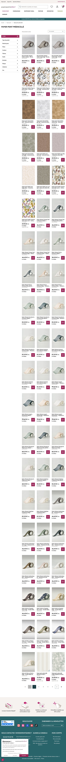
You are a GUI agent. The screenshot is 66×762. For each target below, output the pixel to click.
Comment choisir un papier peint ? (40, 741)
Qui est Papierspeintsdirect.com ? (23, 736)
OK (62, 725)
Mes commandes (57, 739)
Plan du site (37, 758)
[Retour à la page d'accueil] (8, 7)
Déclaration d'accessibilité (27, 758)
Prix (3, 70)
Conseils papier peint (40, 736)
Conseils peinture (40, 739)
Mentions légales (37, 756)
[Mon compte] (57, 7)
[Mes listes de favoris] (51, 7)
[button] (2, 759)
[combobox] (33, 6)
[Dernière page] (61, 687)
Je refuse (6, 755)
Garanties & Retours (16, 1)
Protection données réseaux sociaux (51, 756)
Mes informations (57, 736)
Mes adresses (57, 743)
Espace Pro (9, 1)
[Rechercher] (19, 6)
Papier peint (3, 1)
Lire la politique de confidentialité (8, 751)
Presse (42, 758)
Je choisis (15, 755)
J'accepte (24, 755)
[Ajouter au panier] (33, 61)
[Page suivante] (57, 687)
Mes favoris (56, 741)
